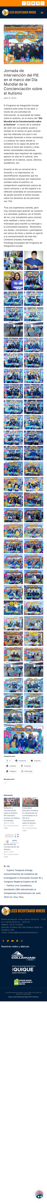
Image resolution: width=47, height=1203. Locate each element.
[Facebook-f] (24, 3)
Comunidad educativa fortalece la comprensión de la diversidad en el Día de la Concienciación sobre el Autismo (30, 815)
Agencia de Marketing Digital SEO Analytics (23, 997)
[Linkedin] (38, 3)
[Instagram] (42, 3)
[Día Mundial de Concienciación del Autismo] (12, 838)
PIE (8, 866)
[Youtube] (33, 3)
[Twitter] (29, 3)
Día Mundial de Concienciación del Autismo (11, 846)
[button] (42, 12)
